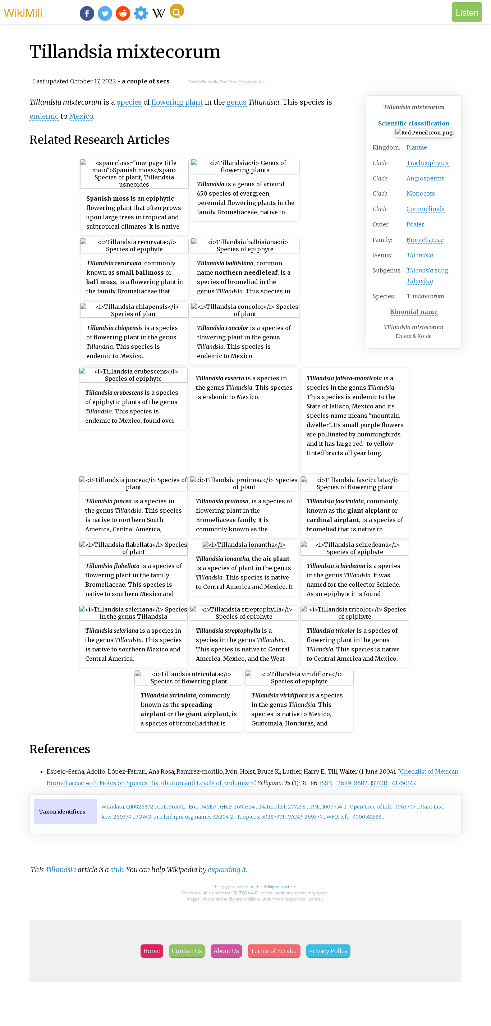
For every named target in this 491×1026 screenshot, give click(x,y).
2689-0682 (352, 783)
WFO (332, 817)
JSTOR (378, 783)
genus (236, 102)
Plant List (431, 806)
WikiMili (23, 12)
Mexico (81, 116)
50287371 (272, 817)
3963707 (405, 806)
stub (116, 869)
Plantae (417, 147)
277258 (297, 806)
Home (151, 950)
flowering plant (177, 102)
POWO (143, 817)
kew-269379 (116, 817)
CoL (162, 806)
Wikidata (112, 806)
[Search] (177, 11)
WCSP (295, 817)
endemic (44, 116)
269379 (313, 817)
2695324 (244, 806)
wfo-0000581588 (360, 817)
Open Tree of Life (371, 806)
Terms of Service (274, 950)
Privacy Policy (328, 950)
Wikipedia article (280, 887)
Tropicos (248, 817)
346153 (208, 806)
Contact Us (187, 950)
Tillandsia (60, 869)
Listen (467, 12)
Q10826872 (139, 806)
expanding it (227, 869)
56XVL (177, 806)
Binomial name (414, 311)
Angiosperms (426, 178)
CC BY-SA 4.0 (245, 893)
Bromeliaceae (425, 239)
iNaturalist (272, 806)
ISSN (326, 783)
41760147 (403, 783)
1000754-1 (334, 806)
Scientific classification (414, 123)
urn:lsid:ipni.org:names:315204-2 (193, 817)
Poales (416, 224)
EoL (193, 806)
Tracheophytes (428, 162)
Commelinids (426, 208)
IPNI (314, 806)
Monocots (421, 193)
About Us (226, 950)
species (129, 102)
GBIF (225, 806)
